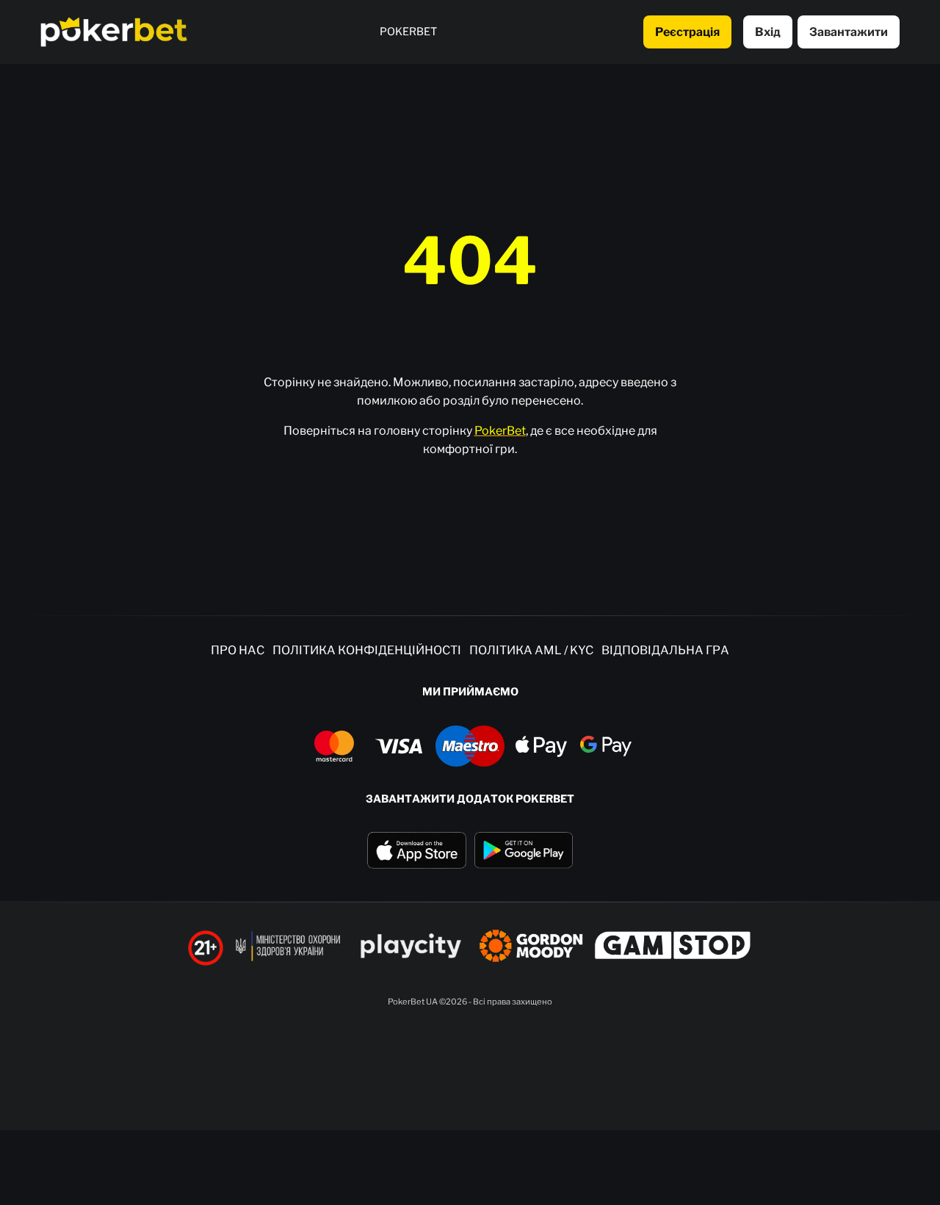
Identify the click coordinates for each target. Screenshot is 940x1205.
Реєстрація (687, 32)
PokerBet (500, 431)
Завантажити (848, 32)
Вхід (768, 32)
